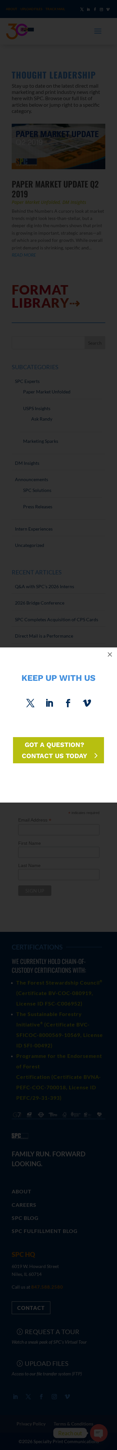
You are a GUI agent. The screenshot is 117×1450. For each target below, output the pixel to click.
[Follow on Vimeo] (87, 703)
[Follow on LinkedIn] (49, 703)
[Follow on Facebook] (68, 703)
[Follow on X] (30, 703)
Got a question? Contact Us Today (54, 750)
